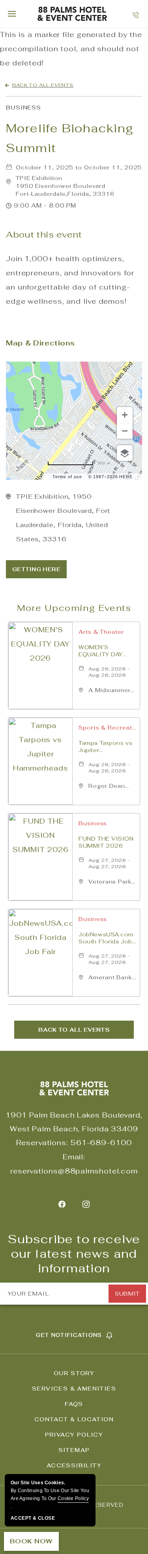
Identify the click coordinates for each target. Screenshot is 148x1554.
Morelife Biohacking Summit (70, 138)
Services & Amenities (74, 1388)
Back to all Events (42, 85)
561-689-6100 (101, 1142)
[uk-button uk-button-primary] (36, 569)
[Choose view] (125, 453)
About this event (44, 234)
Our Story (74, 1373)
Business (23, 107)
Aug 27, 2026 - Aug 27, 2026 (109, 863)
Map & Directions (40, 342)
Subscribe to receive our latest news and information (74, 1254)
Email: (74, 1156)
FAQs (74, 1403)
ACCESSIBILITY (74, 1465)
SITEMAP (74, 1450)
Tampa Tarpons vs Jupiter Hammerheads (105, 746)
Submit (127, 1293)
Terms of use (67, 476)
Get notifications (69, 1335)
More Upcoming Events (74, 607)
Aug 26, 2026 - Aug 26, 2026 (109, 672)
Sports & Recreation (107, 727)
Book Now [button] (31, 1541)
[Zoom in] (125, 415)
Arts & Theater (101, 631)
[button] (65, 186)
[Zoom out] (125, 431)
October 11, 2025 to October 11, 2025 (79, 167)
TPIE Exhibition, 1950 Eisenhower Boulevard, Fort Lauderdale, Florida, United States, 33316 (63, 517)
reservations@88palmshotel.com (74, 1170)
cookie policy (73, 1498)
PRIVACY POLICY (74, 1434)
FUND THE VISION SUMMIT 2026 (106, 842)
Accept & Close (33, 1518)
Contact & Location (74, 1419)
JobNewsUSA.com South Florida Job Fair (106, 938)
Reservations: (42, 1142)
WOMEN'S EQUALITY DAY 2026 (101, 651)
